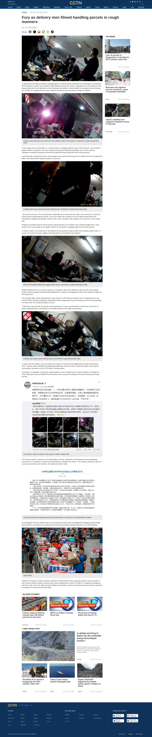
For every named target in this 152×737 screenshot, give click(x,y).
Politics (36, 7)
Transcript (36, 725)
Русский (81, 718)
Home (10, 7)
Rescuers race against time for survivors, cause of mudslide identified (117, 89)
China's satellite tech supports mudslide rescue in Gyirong (117, 122)
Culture (79, 7)
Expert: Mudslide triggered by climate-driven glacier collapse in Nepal (89, 682)
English (67, 714)
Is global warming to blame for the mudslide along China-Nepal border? (89, 637)
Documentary (97, 718)
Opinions (57, 7)
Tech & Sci (68, 7)
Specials (141, 7)
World (27, 7)
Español (81, 714)
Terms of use (122, 734)
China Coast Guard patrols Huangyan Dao (60, 680)
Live (132, 7)
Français (95, 714)
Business (46, 7)
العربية (67, 718)
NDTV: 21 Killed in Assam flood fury (61, 614)
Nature (106, 7)
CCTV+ (67, 721)
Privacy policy (139, 734)
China (19, 7)
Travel (97, 7)
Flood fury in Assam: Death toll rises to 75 (87, 614)
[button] (107, 51)
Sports (88, 7)
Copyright (130, 734)
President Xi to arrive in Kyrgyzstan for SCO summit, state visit (33, 681)
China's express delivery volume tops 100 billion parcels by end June (34, 615)
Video (124, 7)
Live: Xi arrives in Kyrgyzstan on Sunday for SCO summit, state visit (117, 57)
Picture (115, 7)
